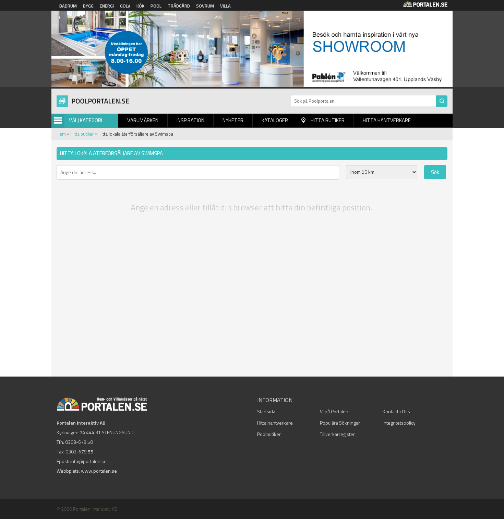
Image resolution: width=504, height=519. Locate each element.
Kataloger (275, 120)
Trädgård (179, 5)
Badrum (68, 5)
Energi (107, 5)
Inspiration (190, 120)
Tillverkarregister (337, 434)
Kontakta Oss (396, 411)
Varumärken (142, 120)
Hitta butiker (328, 120)
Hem (61, 133)
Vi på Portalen (334, 411)
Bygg (88, 5)
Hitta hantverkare (387, 120)
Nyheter (233, 120)
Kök (140, 5)
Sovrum (205, 5)
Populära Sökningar (340, 422)
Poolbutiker (269, 434)
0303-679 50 (79, 442)
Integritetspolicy (399, 422)
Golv (125, 5)
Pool (156, 5)
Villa (225, 5)
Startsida (266, 411)
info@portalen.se (88, 461)
